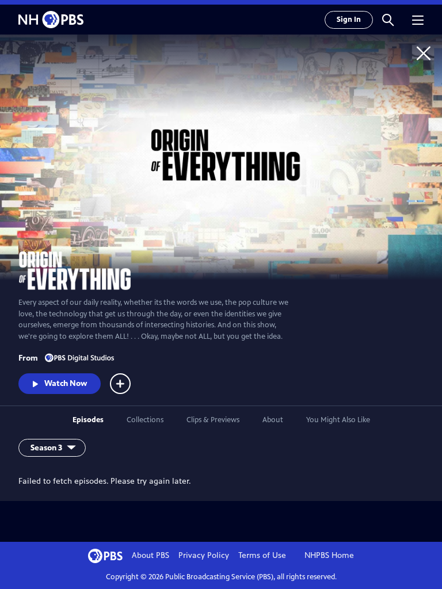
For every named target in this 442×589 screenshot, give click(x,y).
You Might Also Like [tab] (338, 419)
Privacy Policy (203, 555)
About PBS (150, 555)
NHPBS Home (329, 555)
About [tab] (272, 419)
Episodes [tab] (88, 419)
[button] (388, 20)
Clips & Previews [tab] (212, 419)
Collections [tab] (145, 419)
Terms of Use (262, 555)
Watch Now (65, 383)
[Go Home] (423, 53)
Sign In (349, 19)
